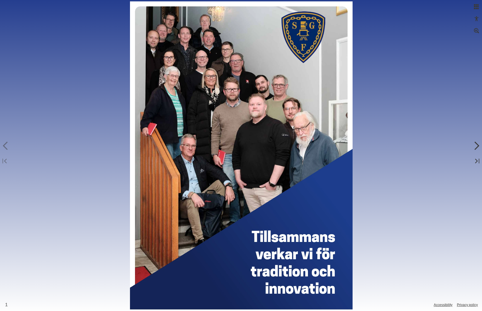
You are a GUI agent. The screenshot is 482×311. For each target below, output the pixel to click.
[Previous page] (5, 146)
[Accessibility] (476, 19)
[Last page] (476, 161)
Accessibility (443, 305)
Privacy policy (467, 305)
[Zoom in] (476, 30)
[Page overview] (476, 7)
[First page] (5, 161)
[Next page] (476, 146)
